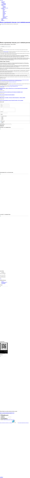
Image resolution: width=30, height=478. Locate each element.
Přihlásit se (2, 281)
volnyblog (4, 419)
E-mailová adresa (2, 123)
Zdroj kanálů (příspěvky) (4, 282)
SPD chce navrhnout (6, 51)
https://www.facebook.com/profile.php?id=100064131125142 (7, 412)
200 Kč (2, 117)
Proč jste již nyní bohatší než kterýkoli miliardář (7, 94)
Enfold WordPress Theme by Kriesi (10, 419)
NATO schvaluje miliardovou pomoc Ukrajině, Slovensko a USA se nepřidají (11, 100)
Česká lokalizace (3, 283)
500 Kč (2, 118)
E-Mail (2, 105)
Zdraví (17, 86)
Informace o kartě (2, 125)
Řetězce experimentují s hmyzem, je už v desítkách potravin (15, 22)
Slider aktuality (14, 86)
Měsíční (2, 122)
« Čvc (0, 278)
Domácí (11, 86)
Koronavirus (4, 6)
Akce (9, 86)
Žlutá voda (4, 7)
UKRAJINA (4, 3)
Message (2, 111)
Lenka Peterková (2, 86)
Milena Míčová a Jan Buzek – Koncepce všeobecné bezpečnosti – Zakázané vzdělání (12, 97)
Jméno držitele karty (2, 124)
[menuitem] (15, 1)
